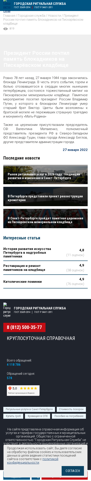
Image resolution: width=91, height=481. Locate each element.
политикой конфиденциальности (32, 460)
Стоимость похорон (71, 409)
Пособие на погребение (69, 416)
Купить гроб (13, 416)
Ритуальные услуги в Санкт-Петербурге (29, 409)
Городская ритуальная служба (40, 4)
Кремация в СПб (37, 416)
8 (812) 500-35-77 (24, 327)
